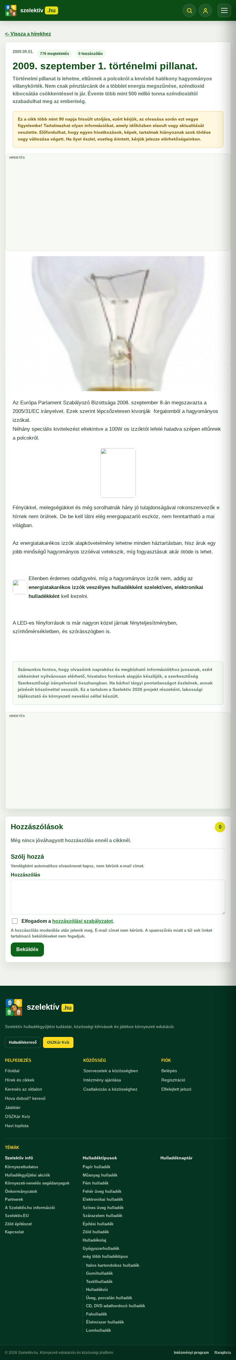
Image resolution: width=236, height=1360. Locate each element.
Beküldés (27, 949)
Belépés (169, 1070)
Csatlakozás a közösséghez (110, 1089)
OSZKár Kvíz (58, 1042)
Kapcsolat (14, 1232)
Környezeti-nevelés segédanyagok (37, 1183)
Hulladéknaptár (176, 1157)
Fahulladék (96, 1314)
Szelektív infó (19, 1157)
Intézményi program (191, 1352)
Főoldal (12, 1070)
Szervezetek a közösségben (110, 1070)
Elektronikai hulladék (103, 1199)
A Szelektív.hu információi (30, 1207)
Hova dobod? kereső (25, 1098)
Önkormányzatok (21, 1191)
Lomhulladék (98, 1330)
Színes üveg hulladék (103, 1207)
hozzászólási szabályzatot (82, 921)
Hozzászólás (25, 874)
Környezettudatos (21, 1167)
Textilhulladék (99, 1281)
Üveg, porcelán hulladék (109, 1298)
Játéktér (13, 1107)
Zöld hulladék (96, 1232)
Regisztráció (173, 1079)
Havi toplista (17, 1125)
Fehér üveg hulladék (102, 1191)
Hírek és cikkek (19, 1079)
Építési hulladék (98, 1224)
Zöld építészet (18, 1224)
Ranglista (222, 1352)
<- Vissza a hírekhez (28, 34)
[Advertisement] (118, 204)
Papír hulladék (96, 1167)
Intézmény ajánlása (102, 1079)
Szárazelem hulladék (102, 1215)
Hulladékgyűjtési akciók (27, 1175)
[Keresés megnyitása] (189, 10)
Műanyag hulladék (100, 1175)
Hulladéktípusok (100, 1157)
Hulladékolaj (94, 1240)
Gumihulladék (99, 1273)
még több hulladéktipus (105, 1256)
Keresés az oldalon (23, 1089)
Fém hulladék (95, 1183)
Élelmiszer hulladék (105, 1322)
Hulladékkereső (23, 1042)
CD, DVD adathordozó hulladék (115, 1306)
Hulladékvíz (97, 1289)
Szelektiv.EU (17, 1215)
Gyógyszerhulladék (101, 1248)
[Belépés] (205, 10)
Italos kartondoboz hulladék (112, 1265)
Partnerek (14, 1199)
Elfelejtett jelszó (176, 1089)
